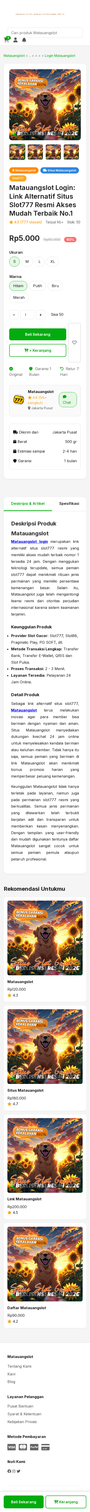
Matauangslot (14, 56)
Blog (11, 1381)
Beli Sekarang (37, 334)
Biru (55, 285)
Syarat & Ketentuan (24, 1414)
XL (52, 261)
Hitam (18, 285)
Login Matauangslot (60, 56)
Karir (11, 1374)
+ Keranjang (39, 350)
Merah (19, 297)
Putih (37, 285)
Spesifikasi (69, 503)
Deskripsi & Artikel (28, 503)
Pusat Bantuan (20, 1406)
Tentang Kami (19, 1366)
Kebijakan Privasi (22, 1421)
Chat (67, 402)
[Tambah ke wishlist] (74, 342)
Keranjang (68, 1502)
